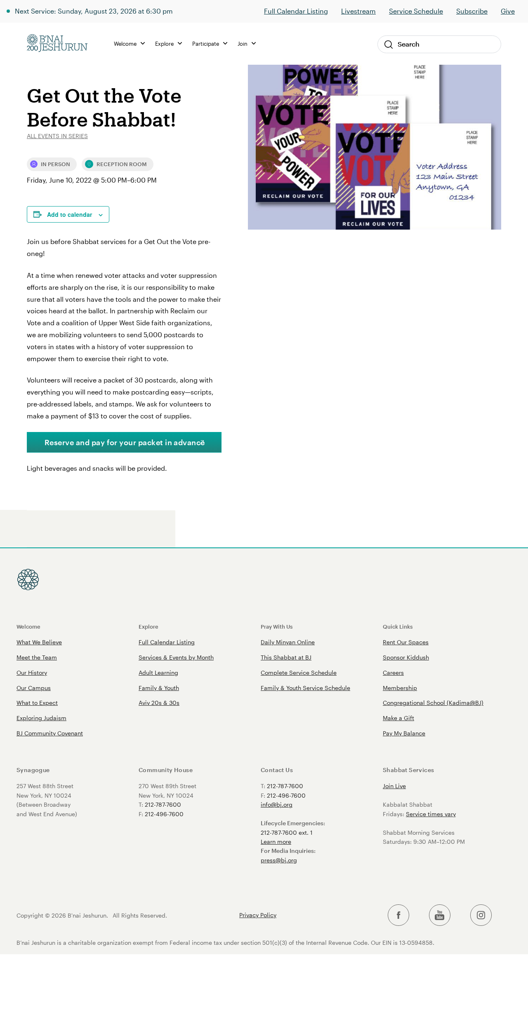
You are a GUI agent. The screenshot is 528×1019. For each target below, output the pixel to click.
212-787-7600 (163, 804)
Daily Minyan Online (288, 642)
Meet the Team (36, 657)
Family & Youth (159, 687)
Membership (400, 687)
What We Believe (39, 642)
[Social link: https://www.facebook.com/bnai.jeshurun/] (398, 915)
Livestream (358, 11)
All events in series (57, 135)
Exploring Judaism (41, 717)
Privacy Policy (257, 915)
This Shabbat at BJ (286, 657)
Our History (31, 672)
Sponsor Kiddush (406, 657)
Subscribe (472, 11)
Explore (148, 626)
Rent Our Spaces (406, 642)
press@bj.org (279, 860)
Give (508, 11)
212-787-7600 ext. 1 (287, 832)
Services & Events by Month (176, 657)
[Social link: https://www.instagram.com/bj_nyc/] (481, 915)
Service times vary (431, 813)
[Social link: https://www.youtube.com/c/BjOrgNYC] (439, 915)
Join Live (394, 785)
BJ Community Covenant (49, 733)
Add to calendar (69, 214)
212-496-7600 (164, 813)
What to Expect (37, 702)
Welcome (28, 626)
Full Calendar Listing (296, 11)
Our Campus (33, 687)
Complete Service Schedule (299, 672)
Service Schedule (416, 11)
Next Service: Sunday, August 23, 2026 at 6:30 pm (94, 11)
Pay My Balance (404, 733)
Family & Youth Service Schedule (305, 687)
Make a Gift (398, 717)
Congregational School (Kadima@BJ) (433, 702)
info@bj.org (276, 804)
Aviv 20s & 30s (159, 702)
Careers (393, 672)
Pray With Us (276, 626)
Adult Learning (158, 672)
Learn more (276, 841)
